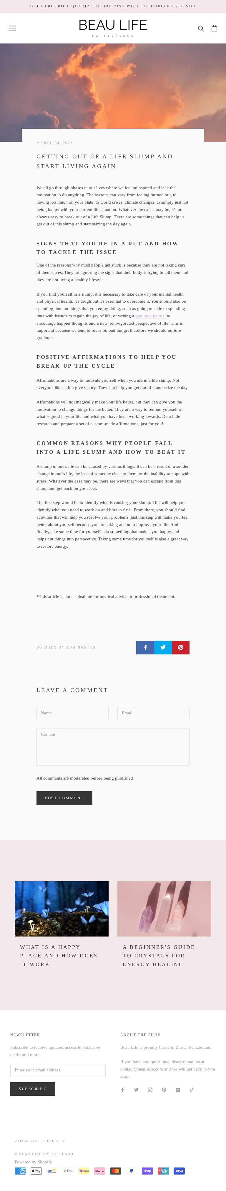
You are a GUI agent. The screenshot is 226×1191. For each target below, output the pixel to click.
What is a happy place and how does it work (59, 955)
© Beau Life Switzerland (44, 1154)
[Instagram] (150, 1089)
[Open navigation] (12, 28)
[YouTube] (178, 1089)
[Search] (201, 28)
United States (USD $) (37, 1141)
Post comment (64, 798)
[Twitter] (136, 1089)
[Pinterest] (164, 1089)
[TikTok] (192, 1089)
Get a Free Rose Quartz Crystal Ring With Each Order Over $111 (113, 6)
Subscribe (32, 1089)
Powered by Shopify (33, 1162)
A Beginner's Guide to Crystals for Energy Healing (159, 955)
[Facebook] (122, 1089)
